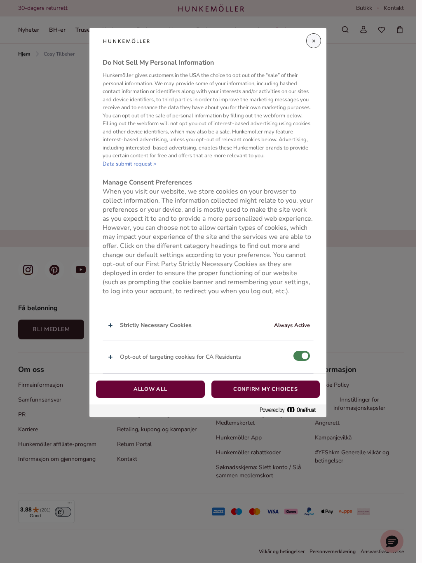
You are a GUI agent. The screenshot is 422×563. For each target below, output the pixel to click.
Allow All (150, 389)
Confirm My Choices (265, 389)
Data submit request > (130, 164)
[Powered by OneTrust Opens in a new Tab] (291, 410)
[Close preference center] (313, 40)
